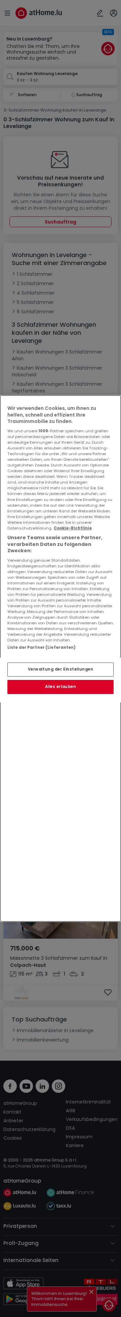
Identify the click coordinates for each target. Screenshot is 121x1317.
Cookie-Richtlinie (73, 528)
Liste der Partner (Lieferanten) (41, 647)
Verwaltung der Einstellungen (60, 669)
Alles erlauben (60, 686)
